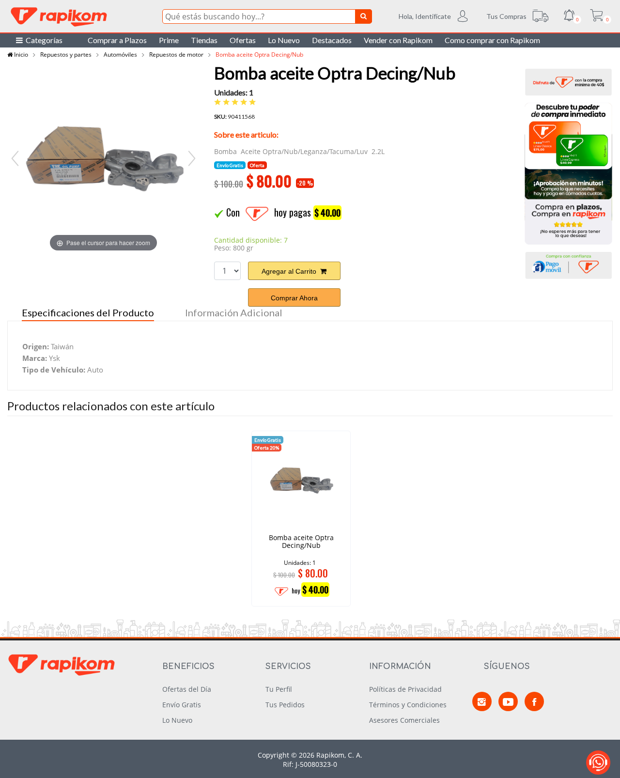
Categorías (42, 40)
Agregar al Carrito (291, 271)
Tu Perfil (278, 689)
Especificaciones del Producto (88, 312)
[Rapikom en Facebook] (534, 701)
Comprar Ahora (294, 298)
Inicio (20, 54)
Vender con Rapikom (398, 40)
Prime (169, 40)
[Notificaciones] (569, 16)
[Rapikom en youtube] (508, 701)
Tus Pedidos (285, 704)
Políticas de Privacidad (405, 689)
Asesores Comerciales (404, 720)
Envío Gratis (181, 704)
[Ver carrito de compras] (596, 16)
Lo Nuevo (284, 40)
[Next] (192, 158)
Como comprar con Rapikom (492, 40)
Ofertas (243, 40)
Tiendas (204, 40)
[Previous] (15, 158)
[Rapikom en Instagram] (482, 701)
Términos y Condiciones (408, 704)
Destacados (332, 40)
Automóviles (120, 54)
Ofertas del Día (186, 689)
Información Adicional (233, 312)
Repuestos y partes (66, 54)
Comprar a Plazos (117, 40)
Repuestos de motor (176, 54)
